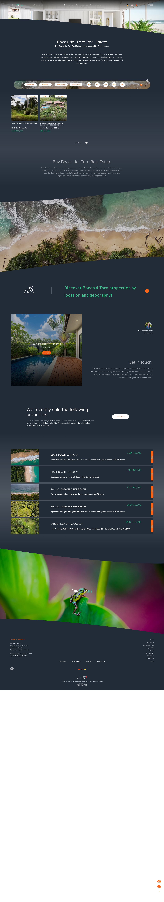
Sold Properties (149, 653)
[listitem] (82, 457)
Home (152, 640)
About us (151, 650)
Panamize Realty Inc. (15, 643)
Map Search (150, 642)
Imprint (152, 661)
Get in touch (150, 658)
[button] (147, 80)
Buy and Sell (150, 648)
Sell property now (148, 645)
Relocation (150, 656)
